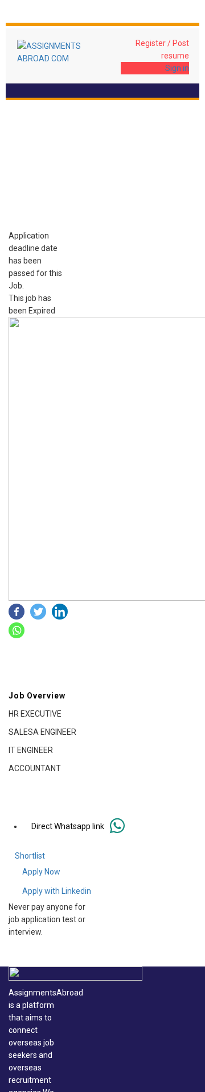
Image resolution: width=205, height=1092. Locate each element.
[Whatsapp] (16, 630)
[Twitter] (38, 612)
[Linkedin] (60, 612)
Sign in (177, 68)
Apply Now (41, 871)
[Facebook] (16, 612)
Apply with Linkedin (56, 891)
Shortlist (30, 855)
